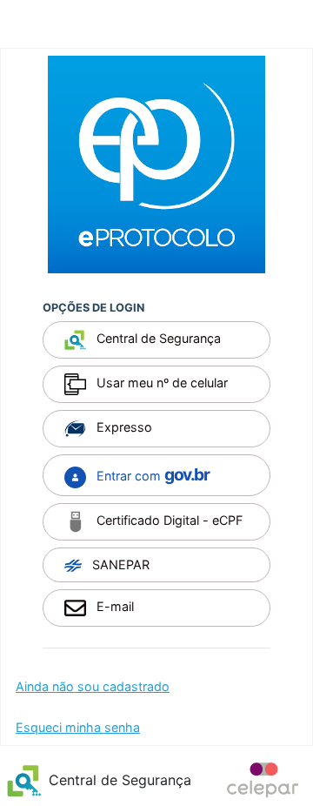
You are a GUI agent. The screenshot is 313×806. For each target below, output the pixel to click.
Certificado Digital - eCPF (168, 520)
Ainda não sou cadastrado (93, 686)
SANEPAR (119, 564)
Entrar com (151, 474)
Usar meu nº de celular (160, 383)
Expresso (122, 427)
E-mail (113, 606)
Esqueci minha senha (78, 727)
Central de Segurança (157, 339)
